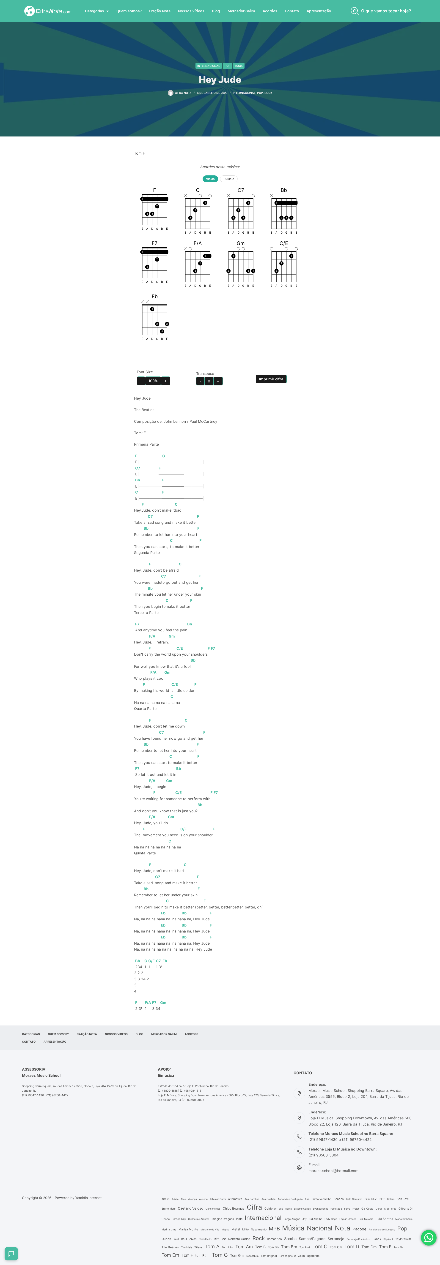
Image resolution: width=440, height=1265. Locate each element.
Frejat (355, 1208)
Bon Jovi (403, 1199)
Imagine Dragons (223, 1219)
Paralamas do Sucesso (382, 1229)
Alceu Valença (189, 1199)
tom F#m (202, 1256)
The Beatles (170, 1247)
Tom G (220, 1255)
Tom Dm (369, 1247)
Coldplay (270, 1208)
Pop (227, 66)
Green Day (179, 1219)
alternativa (235, 1199)
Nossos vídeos (191, 11)
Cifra (254, 1207)
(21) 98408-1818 (190, 1090)
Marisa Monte (188, 1229)
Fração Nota (159, 11)
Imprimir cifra (271, 379)
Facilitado (336, 1208)
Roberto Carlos (239, 1239)
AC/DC (166, 1199)
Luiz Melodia (366, 1219)
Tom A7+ (227, 1247)
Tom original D (287, 1255)
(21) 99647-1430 (33, 1095)
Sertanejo (336, 1239)
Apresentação (319, 11)
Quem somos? (129, 11)
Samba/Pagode (312, 1239)
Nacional (320, 1228)
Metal (235, 1229)
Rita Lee (220, 1239)
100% (153, 381)
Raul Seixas (189, 1239)
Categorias (94, 11)
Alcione (203, 1199)
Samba (290, 1238)
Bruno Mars (169, 1208)
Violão (210, 179)
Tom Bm (289, 1246)
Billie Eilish (371, 1199)
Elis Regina (285, 1208)
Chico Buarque (234, 1208)
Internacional (208, 66)
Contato (292, 11)
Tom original (269, 1255)
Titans (198, 1247)
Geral (379, 1208)
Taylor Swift (403, 1239)
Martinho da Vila (210, 1229)
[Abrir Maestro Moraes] (11, 1253)
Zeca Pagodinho (308, 1255)
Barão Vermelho (321, 1199)
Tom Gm (237, 1255)
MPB (274, 1229)
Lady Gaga (330, 1219)
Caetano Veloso (190, 1208)
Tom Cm (336, 1247)
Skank (377, 1239)
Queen (166, 1239)
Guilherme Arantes (198, 1219)
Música (293, 1228)
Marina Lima (169, 1229)
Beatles (339, 1199)
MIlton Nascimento (254, 1229)
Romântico (274, 1239)
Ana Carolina (252, 1199)
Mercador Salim (241, 11)
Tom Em (170, 1255)
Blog (216, 11)
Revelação (205, 1239)
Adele (175, 1199)
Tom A (212, 1246)
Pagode (359, 1229)
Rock (239, 66)
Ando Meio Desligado (290, 1199)
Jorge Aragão (292, 1219)
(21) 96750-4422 (57, 1095)
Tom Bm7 (305, 1247)
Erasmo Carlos (302, 1208)
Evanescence (320, 1208)
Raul (176, 1239)
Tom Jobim (252, 1255)
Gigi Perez (390, 1208)
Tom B (260, 1247)
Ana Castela (268, 1199)
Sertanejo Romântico (358, 1239)
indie (239, 1219)
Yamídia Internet (88, 1198)
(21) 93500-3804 (193, 1099)
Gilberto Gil (406, 1208)
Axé (307, 1199)
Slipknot (388, 1239)
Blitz (382, 1199)
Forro (347, 1208)
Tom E (385, 1246)
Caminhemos (213, 1208)
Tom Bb (273, 1247)
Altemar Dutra (218, 1199)
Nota (342, 1228)
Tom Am (244, 1246)
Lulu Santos (384, 1219)
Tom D (351, 1246)
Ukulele (228, 179)
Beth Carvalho (354, 1199)
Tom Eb (398, 1247)
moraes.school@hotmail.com (333, 1170)
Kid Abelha (315, 1219)
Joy (304, 1219)
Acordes (270, 11)
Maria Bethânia (403, 1219)
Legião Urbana (347, 1219)
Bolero (390, 1199)
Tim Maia (186, 1247)
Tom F (187, 1255)
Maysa (225, 1229)
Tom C (319, 1246)
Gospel (166, 1219)
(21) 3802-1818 (168, 1090)
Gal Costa (367, 1208)
